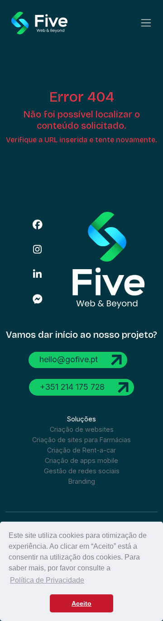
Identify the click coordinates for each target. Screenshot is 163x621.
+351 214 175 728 (73, 386)
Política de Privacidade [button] (47, 580)
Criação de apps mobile (81, 460)
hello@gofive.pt (69, 359)
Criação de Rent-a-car (81, 450)
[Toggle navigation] (146, 23)
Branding (81, 481)
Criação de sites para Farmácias (81, 440)
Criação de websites (82, 429)
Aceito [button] (81, 603)
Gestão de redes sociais (82, 471)
